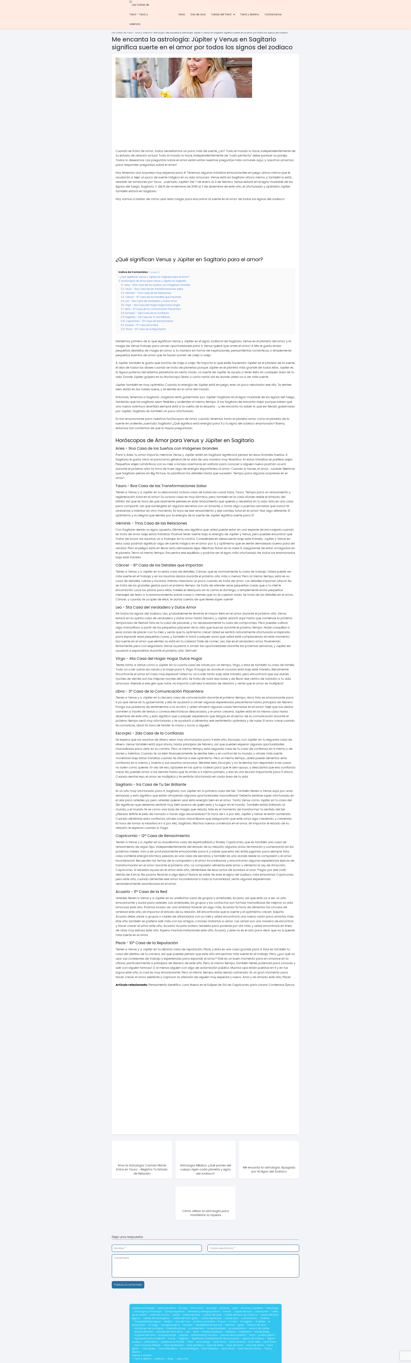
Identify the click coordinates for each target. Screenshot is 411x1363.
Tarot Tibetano (209, 1348)
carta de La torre (159, 1314)
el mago (153, 1325)
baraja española (174, 1311)
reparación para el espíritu (149, 1338)
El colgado (246, 1321)
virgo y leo (182, 1358)
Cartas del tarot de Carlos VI (241, 1314)
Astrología (272, 1308)
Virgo (170, 1358)
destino (168, 1321)
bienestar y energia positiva (204, 1311)
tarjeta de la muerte (172, 1341)
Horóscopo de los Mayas (148, 1328)
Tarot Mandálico (167, 1348)
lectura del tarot (143, 1331)
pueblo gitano (266, 1335)
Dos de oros (198, 14)
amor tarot (197, 1308)
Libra (195, 1331)
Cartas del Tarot (221, 14)
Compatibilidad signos (147, 1321)
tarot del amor (235, 1345)
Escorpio (188, 1325)
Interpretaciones (175, 1328)
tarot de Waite (215, 1345)
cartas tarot (232, 1318)
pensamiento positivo (233, 1335)
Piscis (252, 1335)
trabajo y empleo (142, 1355)
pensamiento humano (205, 1335)
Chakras (265, 1318)
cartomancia (249, 1318)
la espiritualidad (216, 1328)
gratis (241, 1325)
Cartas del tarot (212, 1314)
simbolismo (151, 1341)
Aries (235, 1308)
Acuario (183, 1308)
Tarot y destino (249, 14)
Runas (171, 1338)
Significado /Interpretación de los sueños (215, 1338)
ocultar (154, 272)
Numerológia (262, 1331)
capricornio (261, 1311)
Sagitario (184, 1338)
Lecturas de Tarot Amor (169, 1331)
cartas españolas (211, 1318)
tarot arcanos (237, 1341)
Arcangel (211, 1308)
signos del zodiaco (253, 1338)
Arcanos (224, 1308)
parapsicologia (167, 1335)
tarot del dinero (255, 1345)
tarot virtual (227, 1348)
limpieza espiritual (211, 1331)
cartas (176, 1314)
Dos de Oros (183, 1321)
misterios (230, 1331)
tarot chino (269, 1341)
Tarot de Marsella (174, 1345)
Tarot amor (219, 1341)
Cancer (227, 1311)
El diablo (260, 1321)
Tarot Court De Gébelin (147, 1345)
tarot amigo (203, 1341)
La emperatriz (196, 1328)
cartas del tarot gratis (185, 1318)
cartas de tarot (191, 1314)
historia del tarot (256, 1325)
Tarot (190, 1341)
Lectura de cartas (259, 1328)
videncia (159, 1358)
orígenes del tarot (144, 1335)
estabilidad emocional (209, 1325)
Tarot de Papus (195, 1345)
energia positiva (170, 1325)
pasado (183, 1335)
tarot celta (254, 1341)
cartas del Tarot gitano (156, 1318)
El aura (222, 1321)
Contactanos (273, 14)
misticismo (245, 1331)
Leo (188, 1331)
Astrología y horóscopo (148, 1311)
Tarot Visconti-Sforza (249, 1348)
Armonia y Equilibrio (252, 1308)
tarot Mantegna (189, 1348)
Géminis (230, 1325)
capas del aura (243, 1311)
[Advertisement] (205, 124)
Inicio (182, 14)
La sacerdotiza (237, 1328)
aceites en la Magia (143, 1308)
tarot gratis (149, 1348)
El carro (233, 1321)
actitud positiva (167, 1308)
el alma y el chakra (204, 1321)
